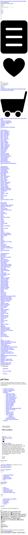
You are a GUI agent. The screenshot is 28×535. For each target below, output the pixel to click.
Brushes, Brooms (9, 405)
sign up (3, 87)
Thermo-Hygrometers (10, 418)
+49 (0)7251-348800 (5, 464)
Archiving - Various (7, 391)
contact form (8, 469)
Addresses (12, 88)
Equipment (5, 392)
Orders (24, 88)
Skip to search (13, 1)
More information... (9, 531)
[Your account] (1, 81)
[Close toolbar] (2, 523)
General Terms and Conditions (9, 498)
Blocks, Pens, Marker (10, 409)
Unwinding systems (10, 393)
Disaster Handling (10, 404)
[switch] (5, 513)
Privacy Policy (6, 500)
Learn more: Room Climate (9, 492)
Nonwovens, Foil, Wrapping (12, 419)
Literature (5, 420)
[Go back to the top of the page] (2, 528)
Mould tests (11, 416)
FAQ (4, 479)
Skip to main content (5, 1)
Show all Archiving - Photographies (8, 163)
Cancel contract (4, 482)
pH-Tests (11, 415)
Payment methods (19, 88)
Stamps (7, 410)
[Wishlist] (14, 80)
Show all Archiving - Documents (8, 127)
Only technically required (6, 532)
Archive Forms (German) (11, 397)
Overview (3, 88)
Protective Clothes (10, 412)
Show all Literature (5, 336)
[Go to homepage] (5, 2)
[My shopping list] (14, 53)
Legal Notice (6, 502)
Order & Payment (7, 477)
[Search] (1, 8)
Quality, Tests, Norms (8, 489)
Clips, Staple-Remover (11, 398)
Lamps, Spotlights (10, 403)
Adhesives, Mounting (10, 402)
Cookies (5, 503)
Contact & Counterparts (8, 474)
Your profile (7, 88)
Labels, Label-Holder (10, 399)
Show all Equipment (5, 250)
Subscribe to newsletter (6, 467)
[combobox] (7, 7)
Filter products (7, 426)
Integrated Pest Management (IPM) (13, 408)
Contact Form (6, 476)
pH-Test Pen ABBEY (6, 443)
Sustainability (6, 488)
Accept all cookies (21, 532)
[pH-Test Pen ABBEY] (7, 437)
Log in (2, 86)
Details (3, 458)
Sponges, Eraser (9, 413)
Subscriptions (11, 90)
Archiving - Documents (8, 388)
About (4, 487)
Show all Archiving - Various (7, 199)
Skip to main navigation (21, 1)
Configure (14, 532)
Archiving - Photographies (9, 390)
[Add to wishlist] (3, 441)
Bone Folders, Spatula (10, 401)
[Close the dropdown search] (2, 10)
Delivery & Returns (7, 478)
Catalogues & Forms (7, 491)
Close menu (5, 83)
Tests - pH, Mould (10, 414)
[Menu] (2, 5)
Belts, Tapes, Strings (10, 396)
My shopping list (4, 90)
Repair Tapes (9, 407)
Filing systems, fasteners (11, 394)
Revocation (5, 501)
